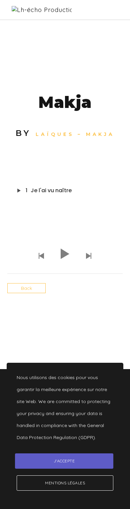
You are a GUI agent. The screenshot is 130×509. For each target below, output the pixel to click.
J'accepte (64, 460)
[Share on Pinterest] (82, 315)
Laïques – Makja (75, 134)
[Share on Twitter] (59, 315)
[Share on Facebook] (47, 315)
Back (26, 288)
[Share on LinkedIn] (71, 315)
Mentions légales (65, 482)
